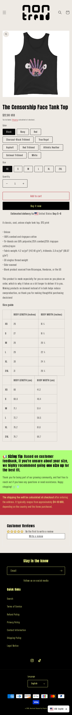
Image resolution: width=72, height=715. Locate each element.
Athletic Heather (51, 147)
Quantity (6, 176)
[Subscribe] (61, 571)
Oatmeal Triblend (14, 155)
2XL (60, 168)
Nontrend (32, 708)
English (34, 683)
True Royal (44, 139)
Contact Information (16, 630)
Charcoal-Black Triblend (18, 139)
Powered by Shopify (41, 708)
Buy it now (36, 206)
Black (9, 131)
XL (49, 168)
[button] (4, 12)
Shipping (15, 120)
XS (7, 168)
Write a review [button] (36, 536)
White (34, 155)
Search (10, 598)
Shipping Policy (14, 637)
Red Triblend (29, 147)
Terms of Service (14, 606)
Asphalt (10, 147)
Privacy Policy (13, 622)
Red (35, 131)
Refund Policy (13, 614)
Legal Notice (12, 645)
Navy (22, 131)
